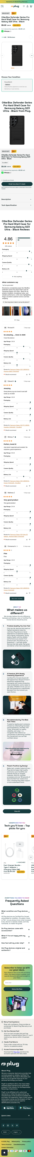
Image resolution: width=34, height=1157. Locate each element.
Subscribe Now (17, 989)
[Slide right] (31, 55)
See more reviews (17, 598)
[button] (2, 6)
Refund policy (16, 1141)
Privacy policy (26, 1141)
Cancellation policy (19, 1144)
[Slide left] (2, 55)
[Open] (4, 1152)
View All (17, 811)
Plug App (17, 1052)
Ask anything (18, 276)
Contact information (7, 1147)
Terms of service (6, 1144)
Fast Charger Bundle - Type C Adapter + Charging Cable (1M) (12, 867)
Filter (18, 320)
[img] (8, 285)
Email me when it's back (17, 184)
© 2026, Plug (5, 1141)
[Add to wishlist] (31, 37)
